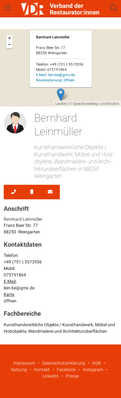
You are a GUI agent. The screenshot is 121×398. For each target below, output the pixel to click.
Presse (72, 376)
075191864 (15, 274)
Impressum (24, 363)
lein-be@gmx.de (19, 287)
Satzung (19, 369)
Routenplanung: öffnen (55, 80)
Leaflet (60, 104)
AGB (96, 363)
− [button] (9, 44)
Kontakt (42, 369)
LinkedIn (51, 376)
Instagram (93, 369)
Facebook (66, 369)
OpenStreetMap (86, 104)
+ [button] (9, 38)
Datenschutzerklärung (63, 363)
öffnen (10, 300)
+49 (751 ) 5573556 (23, 261)
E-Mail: (55, 75)
